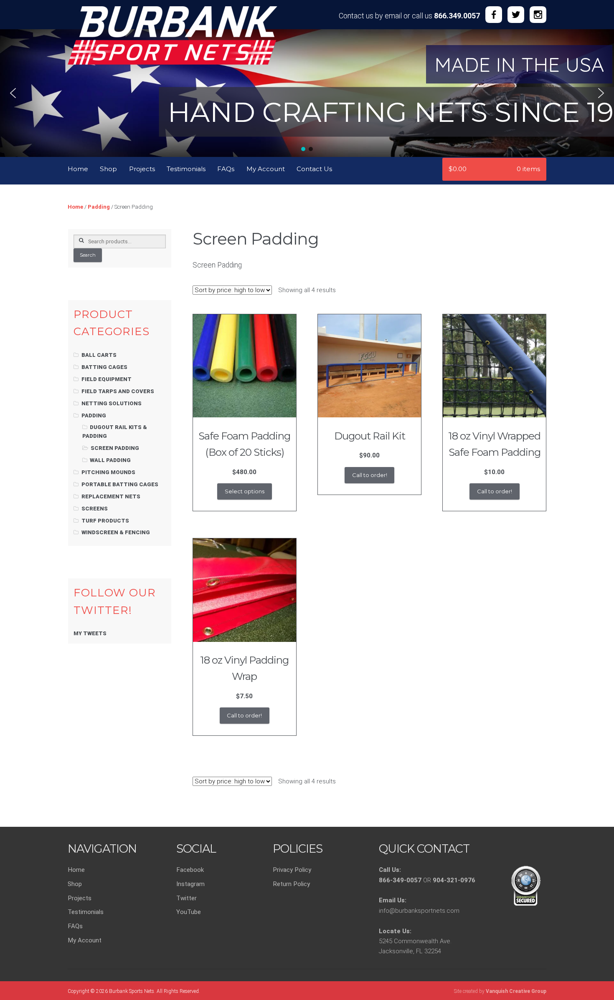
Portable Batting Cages (119, 484)
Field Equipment (106, 379)
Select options (244, 491)
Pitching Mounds (108, 472)
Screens (94, 508)
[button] (13, 93)
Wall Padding (110, 460)
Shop (108, 169)
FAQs (225, 169)
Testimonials (186, 169)
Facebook (190, 870)
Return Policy (291, 884)
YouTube (188, 912)
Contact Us (314, 169)
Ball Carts (99, 355)
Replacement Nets (110, 496)
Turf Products (105, 521)
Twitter (186, 898)
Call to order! (369, 475)
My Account (265, 169)
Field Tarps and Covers (117, 391)
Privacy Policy (292, 870)
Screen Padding (115, 448)
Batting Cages (104, 367)
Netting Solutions (111, 403)
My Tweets (90, 633)
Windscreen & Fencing (115, 532)
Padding (99, 207)
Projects (142, 169)
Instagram (190, 884)
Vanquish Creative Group (516, 991)
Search (88, 255)
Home (78, 169)
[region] (307, 91)
